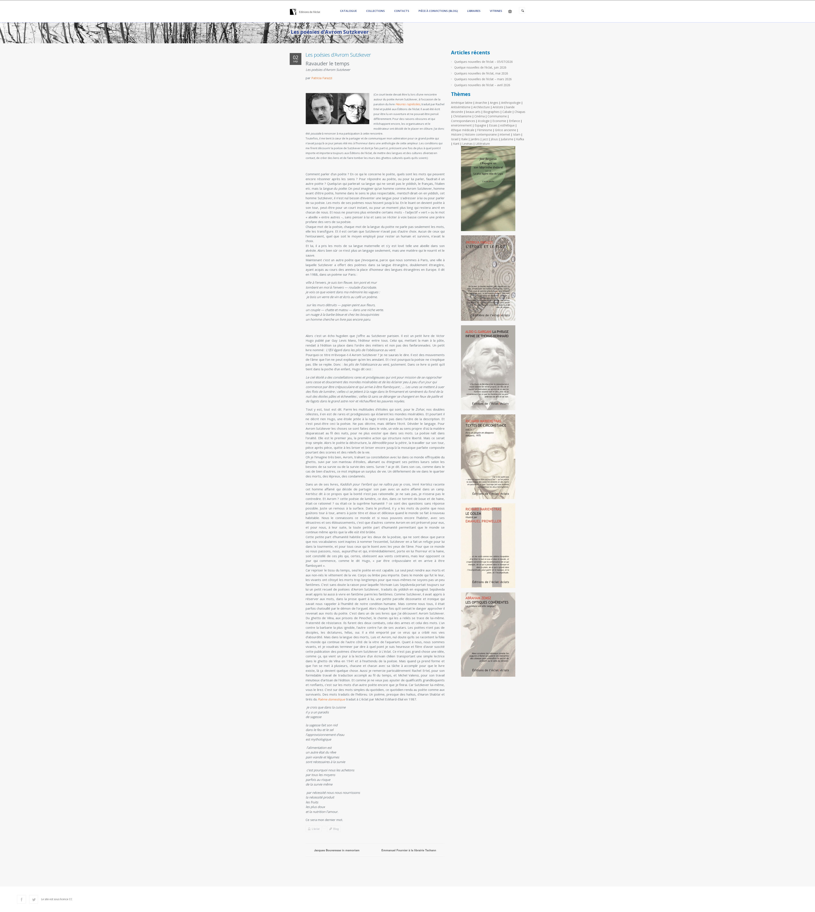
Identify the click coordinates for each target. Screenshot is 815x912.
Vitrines (496, 11)
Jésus (494, 139)
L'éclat (316, 829)
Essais (493, 125)
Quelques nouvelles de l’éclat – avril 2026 (482, 85)
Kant (456, 144)
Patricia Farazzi (321, 78)
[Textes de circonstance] (488, 458)
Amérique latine (461, 103)
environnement (461, 125)
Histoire (456, 134)
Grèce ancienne (505, 130)
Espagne (480, 125)
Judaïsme (507, 139)
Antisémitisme (461, 107)
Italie (464, 139)
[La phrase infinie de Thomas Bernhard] (488, 369)
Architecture (481, 107)
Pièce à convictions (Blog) (438, 11)
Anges (494, 103)
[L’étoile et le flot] (488, 280)
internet (505, 134)
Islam (516, 134)
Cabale (507, 112)
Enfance (514, 121)
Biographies (491, 112)
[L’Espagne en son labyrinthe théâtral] (488, 190)
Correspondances (463, 121)
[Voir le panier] (510, 11)
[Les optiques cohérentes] (488, 636)
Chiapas (519, 112)
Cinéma (479, 116)
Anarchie (481, 103)
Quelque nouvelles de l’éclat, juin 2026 (480, 67)
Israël (454, 139)
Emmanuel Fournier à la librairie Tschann (408, 850)
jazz (485, 139)
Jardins (475, 139)
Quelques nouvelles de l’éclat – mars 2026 (483, 79)
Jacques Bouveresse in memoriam (337, 850)
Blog (336, 829)
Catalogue (348, 11)
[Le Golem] (488, 547)
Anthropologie (511, 103)
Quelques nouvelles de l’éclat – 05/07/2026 (483, 62)
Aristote (498, 107)
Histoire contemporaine (480, 134)
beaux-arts (473, 112)
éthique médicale (462, 130)
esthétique (507, 125)
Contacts (401, 11)
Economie (499, 121)
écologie (484, 121)
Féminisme (484, 130)
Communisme (497, 116)
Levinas (467, 144)
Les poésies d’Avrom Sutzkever (338, 54)
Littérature (482, 144)
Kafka (520, 139)
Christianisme (462, 116)
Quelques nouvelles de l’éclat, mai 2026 (481, 73)
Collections (375, 11)
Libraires (474, 11)
